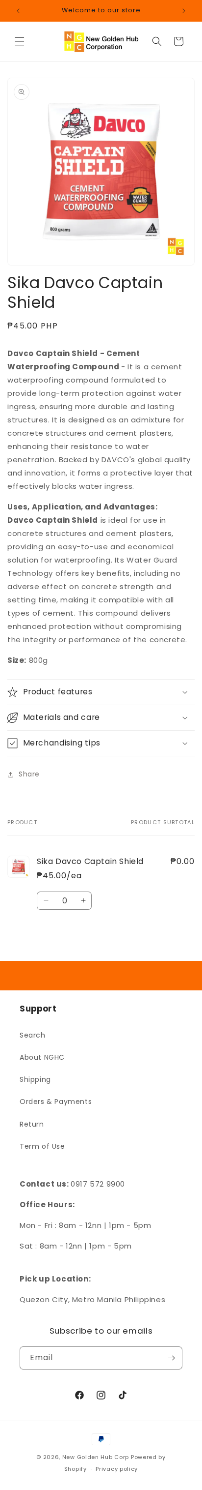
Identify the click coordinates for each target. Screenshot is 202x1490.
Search (33, 1035)
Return (32, 1124)
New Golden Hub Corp (95, 1457)
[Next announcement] (184, 11)
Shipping (35, 1079)
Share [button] (29, 774)
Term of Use (42, 1146)
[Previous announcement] (18, 11)
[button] (19, 41)
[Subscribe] (171, 1358)
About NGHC (42, 1057)
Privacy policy (117, 1469)
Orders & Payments (56, 1101)
